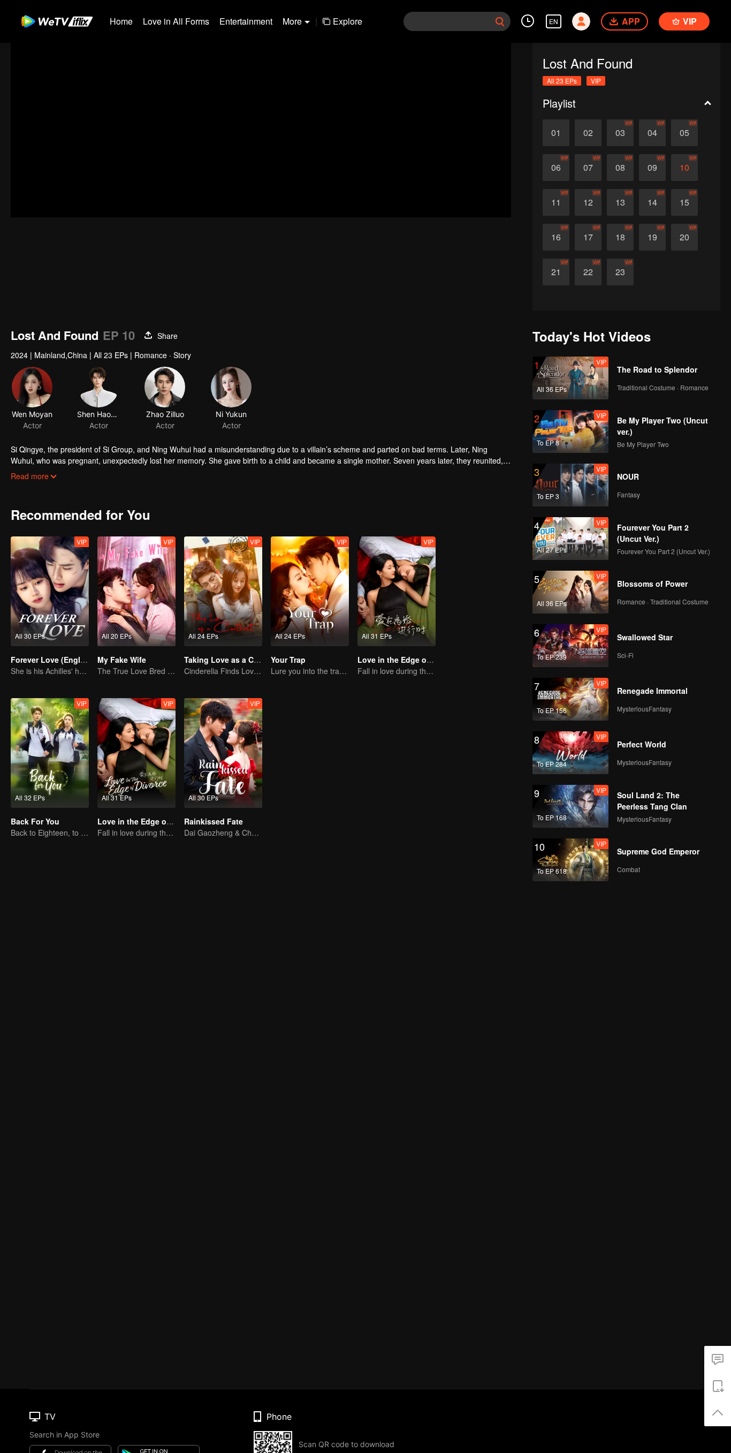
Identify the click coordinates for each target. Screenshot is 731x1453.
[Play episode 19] (652, 237)
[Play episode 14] (652, 202)
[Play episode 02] (588, 132)
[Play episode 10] (684, 167)
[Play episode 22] (588, 272)
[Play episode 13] (620, 202)
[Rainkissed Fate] (223, 753)
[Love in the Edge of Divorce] (396, 591)
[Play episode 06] (556, 167)
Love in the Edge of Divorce (408, 659)
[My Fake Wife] (136, 591)
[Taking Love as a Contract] (223, 591)
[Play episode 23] (620, 272)
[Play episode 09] (652, 167)
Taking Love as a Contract (232, 659)
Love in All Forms (176, 21)
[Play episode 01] (556, 132)
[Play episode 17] (588, 237)
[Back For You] (50, 753)
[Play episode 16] (556, 237)
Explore (347, 21)
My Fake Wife (121, 659)
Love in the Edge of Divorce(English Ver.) (172, 821)
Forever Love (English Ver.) (60, 659)
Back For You (35, 821)
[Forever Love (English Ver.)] (50, 591)
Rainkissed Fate (213, 821)
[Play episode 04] (652, 132)
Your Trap (288, 659)
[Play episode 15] (684, 202)
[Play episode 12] (588, 202)
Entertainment (245, 21)
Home (121, 21)
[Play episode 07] (588, 167)
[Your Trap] (310, 591)
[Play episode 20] (684, 237)
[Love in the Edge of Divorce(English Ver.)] (136, 753)
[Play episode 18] (620, 237)
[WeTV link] (57, 21)
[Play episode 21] (556, 272)
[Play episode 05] (684, 132)
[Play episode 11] (556, 202)
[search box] (499, 21)
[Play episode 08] (620, 167)
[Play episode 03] (620, 132)
